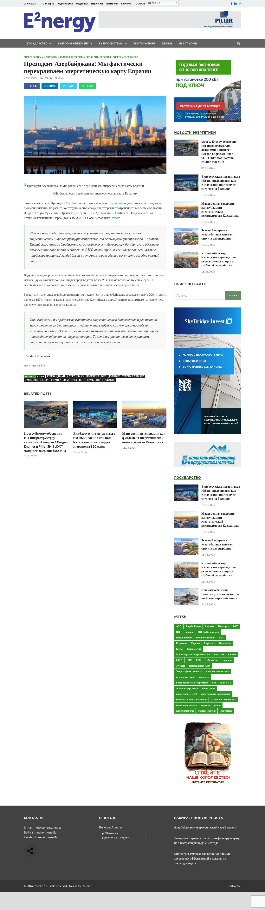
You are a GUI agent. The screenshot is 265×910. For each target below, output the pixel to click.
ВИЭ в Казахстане (208, 631)
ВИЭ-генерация (185, 631)
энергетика (226, 710)
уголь (217, 705)
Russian (156, 2)
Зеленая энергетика (72, 56)
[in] (235, 3)
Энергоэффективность (189, 671)
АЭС (178, 626)
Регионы (105, 56)
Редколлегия (65, 3)
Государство (37, 43)
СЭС (189, 660)
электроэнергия (207, 710)
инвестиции (208, 688)
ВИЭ (103, 376)
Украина (227, 660)
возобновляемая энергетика (192, 682)
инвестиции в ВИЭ (186, 693)
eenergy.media (46, 832)
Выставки (112, 3)
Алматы (209, 626)
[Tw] (240, 3)
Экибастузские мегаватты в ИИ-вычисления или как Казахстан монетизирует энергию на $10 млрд (94, 439)
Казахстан (225, 643)
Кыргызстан (194, 648)
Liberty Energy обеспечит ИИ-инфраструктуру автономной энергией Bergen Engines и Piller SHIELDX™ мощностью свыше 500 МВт (46, 441)
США (179, 660)
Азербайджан (56, 376)
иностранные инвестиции (215, 693)
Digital (167, 43)
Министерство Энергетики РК (193, 654)
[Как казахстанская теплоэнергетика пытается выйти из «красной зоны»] (186, 590)
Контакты (126, 3)
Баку (80, 376)
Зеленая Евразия (133, 376)
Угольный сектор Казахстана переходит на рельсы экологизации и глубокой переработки (218, 259)
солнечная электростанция (191, 699)
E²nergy (48, 77)
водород (204, 676)
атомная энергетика (217, 671)
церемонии (116, 203)
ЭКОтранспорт (144, 43)
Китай (179, 648)
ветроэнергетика (185, 676)
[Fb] (231, 3)
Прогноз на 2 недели (115, 838)
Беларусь (223, 626)
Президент (78, 380)
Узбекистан (211, 660)
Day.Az (115, 218)
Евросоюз (209, 643)
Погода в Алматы (110, 827)
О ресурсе (48, 3)
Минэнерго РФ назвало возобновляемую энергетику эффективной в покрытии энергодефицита (202, 858)
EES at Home (188, 43)
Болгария (92, 376)
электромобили (185, 710)
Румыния (93, 380)
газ (214, 682)
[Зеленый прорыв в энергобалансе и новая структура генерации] (186, 230)
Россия (232, 654)
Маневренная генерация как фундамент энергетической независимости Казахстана (143, 437)
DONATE (140, 3)
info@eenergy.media (47, 827)
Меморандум (60, 380)
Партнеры (97, 3)
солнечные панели (186, 705)
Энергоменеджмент (73, 43)
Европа (195, 643)
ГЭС (221, 637)
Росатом (219, 654)
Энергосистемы (111, 43)
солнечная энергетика (223, 699)
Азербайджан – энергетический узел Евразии (205, 827)
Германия (181, 643)
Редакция (82, 3)
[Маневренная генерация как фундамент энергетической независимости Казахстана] (144, 429)
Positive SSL (234, 885)
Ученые (180, 665)
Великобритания (205, 637)
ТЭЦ (198, 660)
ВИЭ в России (184, 637)
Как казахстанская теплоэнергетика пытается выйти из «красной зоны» (220, 594)
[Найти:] (207, 295)
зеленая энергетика (187, 688)
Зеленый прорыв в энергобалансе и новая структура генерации (217, 234)
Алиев (71, 376)
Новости (92, 56)
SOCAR (40, 376)
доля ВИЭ (114, 376)
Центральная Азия (199, 665)
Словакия (108, 380)
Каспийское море (37, 380)
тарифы (205, 705)
